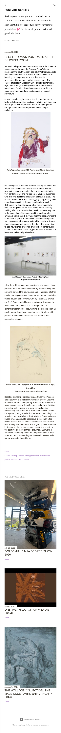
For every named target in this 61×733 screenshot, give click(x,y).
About (15, 40)
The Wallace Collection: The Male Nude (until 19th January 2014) (28, 694)
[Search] (54, 4)
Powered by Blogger (32, 719)
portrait (7, 460)
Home (7, 40)
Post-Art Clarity (17, 10)
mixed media (45, 456)
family (27, 456)
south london (24, 460)
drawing (13, 456)
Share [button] (7, 452)
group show (34, 456)
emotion (21, 456)
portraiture (14, 460)
